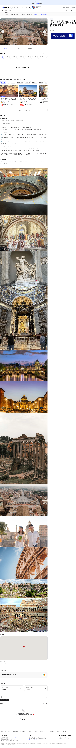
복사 (7, 661)
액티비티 (13, 82)
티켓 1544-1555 (37, 736)
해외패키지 (12, 14)
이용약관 (8, 731)
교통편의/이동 (20, 82)
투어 (8, 82)
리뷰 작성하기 (23, 719)
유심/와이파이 (27, 82)
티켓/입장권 (3, 82)
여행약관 (35, 731)
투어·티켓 (18, 14)
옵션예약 (6, 48)
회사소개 (2, 731)
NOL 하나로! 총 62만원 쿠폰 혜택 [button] (19, 7)
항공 (3, 14)
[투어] (6, 11)
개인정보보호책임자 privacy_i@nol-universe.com (67, 738)
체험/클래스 (34, 82)
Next (47, 93)
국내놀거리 (29, 14)
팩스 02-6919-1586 (32, 737)
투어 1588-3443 (31, 736)
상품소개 (18, 48)
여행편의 (41, 82)
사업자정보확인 (13, 737)
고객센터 (64, 731)
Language (71, 731)
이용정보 (30, 48)
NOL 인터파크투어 (4, 699)
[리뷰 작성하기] (47, 697)
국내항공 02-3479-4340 (42, 738)
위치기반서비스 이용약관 (26, 731)
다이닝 (46, 82)
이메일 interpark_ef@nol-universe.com (65, 737)
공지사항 (58, 731)
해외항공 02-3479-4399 (33, 738)
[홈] (2, 11)
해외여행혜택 (36, 14)
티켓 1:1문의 (36, 739)
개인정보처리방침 (16, 731)
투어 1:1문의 (31, 739)
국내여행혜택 (44, 14)
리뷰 (42, 48)
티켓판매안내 (52, 731)
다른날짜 (44, 53)
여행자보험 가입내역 (43, 731)
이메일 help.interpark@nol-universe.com (42, 737)
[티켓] (10, 11)
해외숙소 (7, 14)
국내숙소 (24, 14)
